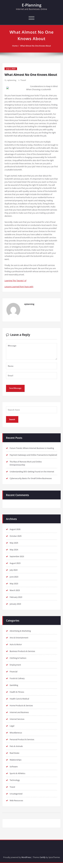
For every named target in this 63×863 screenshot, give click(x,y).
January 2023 (15, 604)
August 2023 (15, 563)
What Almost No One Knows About (35, 45)
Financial (13, 671)
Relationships (15, 759)
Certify (42, 857)
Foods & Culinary (17, 678)
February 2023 (16, 597)
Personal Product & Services (22, 739)
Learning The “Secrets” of (15, 280)
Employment (15, 664)
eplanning (11, 80)
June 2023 (14, 576)
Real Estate (14, 753)
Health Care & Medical (19, 698)
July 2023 (13, 570)
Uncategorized (16, 793)
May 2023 (14, 583)
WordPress (26, 857)
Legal (12, 726)
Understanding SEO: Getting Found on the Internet (32, 471)
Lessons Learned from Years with (19, 286)
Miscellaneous (16, 732)
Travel (23, 80)
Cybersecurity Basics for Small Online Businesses (31, 478)
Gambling (14, 685)
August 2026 (15, 529)
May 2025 (14, 542)
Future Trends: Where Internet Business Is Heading (32, 448)
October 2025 (15, 536)
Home (15, 45)
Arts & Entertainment (19, 637)
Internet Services (17, 719)
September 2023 (17, 556)
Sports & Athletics (17, 773)
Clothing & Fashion (18, 658)
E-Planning (31, 5)
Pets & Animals (16, 746)
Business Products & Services (22, 651)
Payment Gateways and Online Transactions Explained (33, 455)
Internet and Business (19, 712)
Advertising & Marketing (20, 631)
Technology (15, 780)
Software (14, 766)
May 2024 (14, 549)
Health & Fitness (17, 692)
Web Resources (16, 800)
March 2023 (15, 590)
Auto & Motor (16, 644)
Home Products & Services (21, 705)
